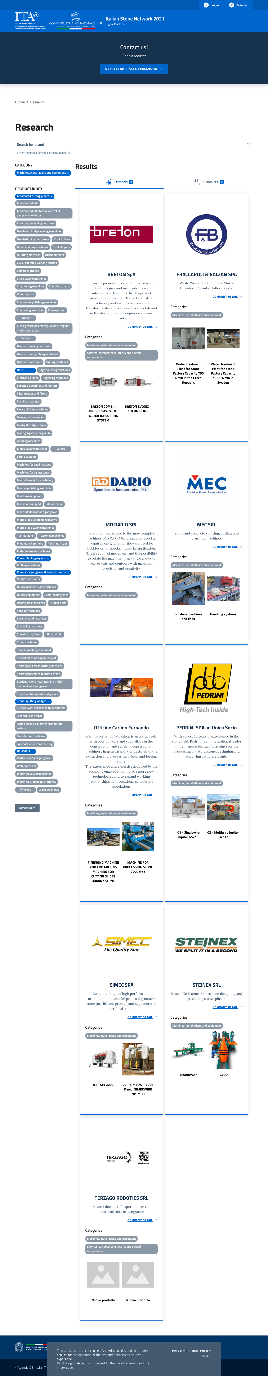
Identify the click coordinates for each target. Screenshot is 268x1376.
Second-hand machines (32, 618)
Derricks (26, 338)
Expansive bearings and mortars (37, 385)
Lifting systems (26, 456)
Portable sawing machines (33, 551)
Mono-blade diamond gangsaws (37, 512)
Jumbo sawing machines (32, 448)
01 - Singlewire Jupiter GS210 (188, 834)
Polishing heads (58, 543)
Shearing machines (29, 634)
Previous (82, 392)
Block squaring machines (32, 247)
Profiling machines (28, 565)
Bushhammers (54, 255)
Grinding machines (28, 441)
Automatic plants (28, 203)
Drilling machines (57, 362)
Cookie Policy (199, 1350)
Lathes (61, 448)
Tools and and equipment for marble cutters (39, 725)
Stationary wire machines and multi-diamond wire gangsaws (40, 683)
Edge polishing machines (54, 370)
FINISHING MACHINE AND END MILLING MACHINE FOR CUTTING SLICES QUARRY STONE (103, 871)
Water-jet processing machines (36, 781)
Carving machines (28, 270)
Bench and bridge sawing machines (39, 231)
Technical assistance (30, 715)
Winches (25, 789)
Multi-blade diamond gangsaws (37, 519)
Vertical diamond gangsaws (34, 758)
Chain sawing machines (31, 278)
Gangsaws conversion (30, 417)
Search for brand (30, 144)
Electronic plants (27, 378)
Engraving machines (55, 378)
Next (161, 392)
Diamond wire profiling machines (37, 354)
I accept (204, 1355)
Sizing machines (27, 642)
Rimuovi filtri (27, 808)
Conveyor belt (57, 310)
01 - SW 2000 (103, 1084)
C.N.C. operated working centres (37, 262)
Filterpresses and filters (32, 393)
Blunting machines (29, 255)
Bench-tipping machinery (33, 239)
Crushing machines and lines (188, 616)
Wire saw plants (49, 789)
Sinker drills (54, 634)
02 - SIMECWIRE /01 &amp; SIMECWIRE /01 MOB (138, 1089)
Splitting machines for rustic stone (38, 673)
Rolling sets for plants (31, 602)
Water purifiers (26, 766)
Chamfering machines (30, 286)
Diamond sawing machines (34, 346)
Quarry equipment (28, 595)
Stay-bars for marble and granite (37, 694)
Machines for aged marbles (34, 464)
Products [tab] (212, 182)
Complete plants (59, 286)
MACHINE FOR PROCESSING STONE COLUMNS (138, 867)
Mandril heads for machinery (35, 480)
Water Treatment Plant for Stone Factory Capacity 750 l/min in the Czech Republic (188, 373)
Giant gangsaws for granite (34, 433)
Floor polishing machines (32, 409)
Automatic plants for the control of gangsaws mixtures (38, 213)
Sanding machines (28, 610)
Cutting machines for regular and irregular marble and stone (43, 328)
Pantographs (26, 535)
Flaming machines (28, 401)
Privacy (178, 1350)
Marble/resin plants (29, 496)
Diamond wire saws (29, 362)
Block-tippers (61, 247)
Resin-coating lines (56, 595)
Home (20, 102)
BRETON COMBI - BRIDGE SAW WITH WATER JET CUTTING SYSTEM (103, 413)
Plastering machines (51, 535)
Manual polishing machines (34, 488)
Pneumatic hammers (30, 543)
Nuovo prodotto (103, 1299)
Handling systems (223, 614)
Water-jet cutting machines (34, 773)
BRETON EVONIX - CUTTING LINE (138, 409)
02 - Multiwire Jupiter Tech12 (223, 834)
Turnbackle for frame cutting (35, 744)
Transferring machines (31, 736)
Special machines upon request (36, 658)
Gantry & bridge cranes (31, 425)
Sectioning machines (30, 626)
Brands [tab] (124, 182)
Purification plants (28, 579)
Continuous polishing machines (36, 302)
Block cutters (62, 239)
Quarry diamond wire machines (36, 587)
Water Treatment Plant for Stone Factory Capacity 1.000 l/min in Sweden (223, 373)
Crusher (26, 318)
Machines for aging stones (33, 472)
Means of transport (29, 504)
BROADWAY (188, 1074)
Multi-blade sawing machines (35, 527)
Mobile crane (54, 504)
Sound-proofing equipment (34, 650)
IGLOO (223, 1074)
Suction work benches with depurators (41, 708)
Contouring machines (30, 310)
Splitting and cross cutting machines (40, 666)
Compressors (25, 294)
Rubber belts (58, 602)
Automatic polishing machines (36, 223)
